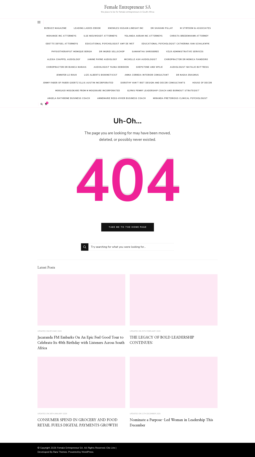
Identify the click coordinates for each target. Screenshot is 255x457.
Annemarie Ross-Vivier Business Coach (121, 98)
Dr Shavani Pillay (162, 28)
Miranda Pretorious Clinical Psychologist (180, 98)
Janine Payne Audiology (102, 59)
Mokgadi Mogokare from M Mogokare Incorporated (87, 90)
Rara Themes (60, 452)
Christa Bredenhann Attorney (189, 36)
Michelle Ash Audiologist (140, 59)
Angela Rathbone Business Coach (68, 98)
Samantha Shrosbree (145, 51)
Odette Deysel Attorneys (62, 43)
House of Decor (202, 82)
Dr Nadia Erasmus (187, 75)
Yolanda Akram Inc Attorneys (144, 36)
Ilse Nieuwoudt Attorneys (100, 36)
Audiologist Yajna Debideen (111, 67)
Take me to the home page (128, 227)
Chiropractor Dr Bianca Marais (66, 67)
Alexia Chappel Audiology (63, 59)
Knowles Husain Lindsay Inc (125, 28)
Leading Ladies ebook (87, 28)
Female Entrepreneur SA (127, 7)
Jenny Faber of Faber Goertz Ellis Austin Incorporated (78, 82)
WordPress (87, 452)
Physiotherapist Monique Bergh (72, 51)
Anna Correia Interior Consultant (147, 75)
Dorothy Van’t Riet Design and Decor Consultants (153, 82)
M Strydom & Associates (195, 28)
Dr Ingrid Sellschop (112, 51)
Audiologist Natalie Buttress (189, 67)
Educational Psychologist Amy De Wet (109, 43)
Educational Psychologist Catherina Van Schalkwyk (176, 43)
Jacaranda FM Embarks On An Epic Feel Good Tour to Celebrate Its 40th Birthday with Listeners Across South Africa (81, 343)
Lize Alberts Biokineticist (100, 75)
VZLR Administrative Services (184, 51)
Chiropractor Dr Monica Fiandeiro (186, 59)
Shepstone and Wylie (149, 67)
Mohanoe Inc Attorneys (61, 36)
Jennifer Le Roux (66, 75)
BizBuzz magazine (55, 28)
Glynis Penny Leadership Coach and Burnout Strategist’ (163, 90)
